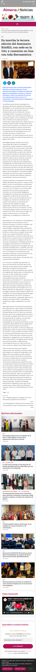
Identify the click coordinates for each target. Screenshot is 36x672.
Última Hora (9, 462)
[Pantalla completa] (31, 613)
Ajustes (30, 669)
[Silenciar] (29, 613)
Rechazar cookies (20, 669)
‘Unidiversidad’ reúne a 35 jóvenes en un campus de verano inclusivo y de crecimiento (18, 512)
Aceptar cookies (7, 669)
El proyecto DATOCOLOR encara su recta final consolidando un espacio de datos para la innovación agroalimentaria (18, 541)
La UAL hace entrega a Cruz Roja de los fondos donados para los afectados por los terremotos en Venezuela (18, 453)
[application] (18, 605)
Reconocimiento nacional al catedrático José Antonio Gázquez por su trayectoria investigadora (18, 570)
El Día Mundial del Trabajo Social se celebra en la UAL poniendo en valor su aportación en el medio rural (18, 404)
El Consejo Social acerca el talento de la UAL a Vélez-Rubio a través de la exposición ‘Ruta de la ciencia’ (18, 424)
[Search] (34, 4)
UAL (2, 36)
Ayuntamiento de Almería (10, 491)
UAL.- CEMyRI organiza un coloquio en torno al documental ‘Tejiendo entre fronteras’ (17, 397)
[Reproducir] (4, 613)
